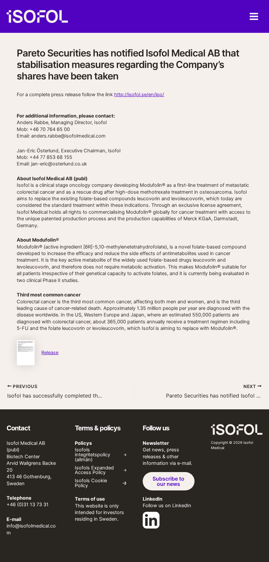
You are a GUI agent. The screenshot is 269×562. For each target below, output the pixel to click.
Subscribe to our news (168, 481)
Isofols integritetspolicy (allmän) (92, 454)
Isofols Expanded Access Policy (94, 470)
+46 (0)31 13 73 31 (28, 505)
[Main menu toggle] (253, 16)
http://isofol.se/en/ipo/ (139, 94)
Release (49, 353)
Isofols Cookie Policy (91, 483)
